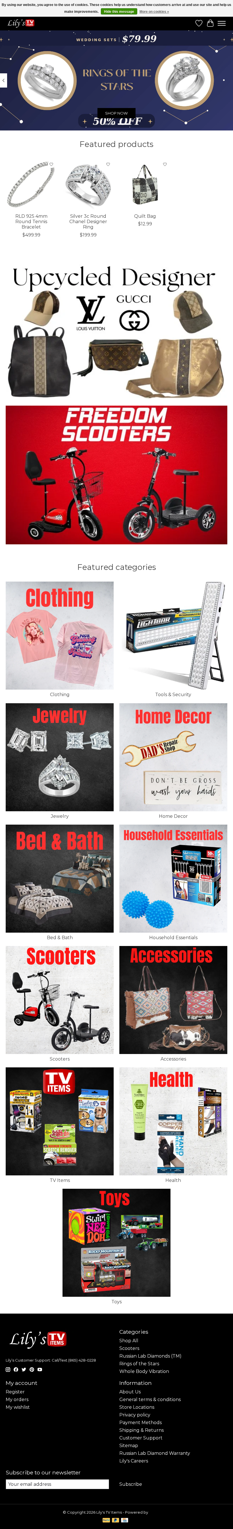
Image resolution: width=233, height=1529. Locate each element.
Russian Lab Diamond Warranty (154, 1453)
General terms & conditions (150, 1399)
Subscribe (130, 1484)
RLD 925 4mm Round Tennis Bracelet (31, 221)
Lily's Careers (133, 1461)
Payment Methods (140, 1422)
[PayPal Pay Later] (115, 1520)
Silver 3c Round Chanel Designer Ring (88, 221)
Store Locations (136, 1407)
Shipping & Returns (141, 1430)
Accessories (173, 1059)
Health (173, 1180)
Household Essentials (173, 937)
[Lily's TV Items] (22, 23)
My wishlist (18, 1407)
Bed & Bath (60, 937)
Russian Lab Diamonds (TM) (150, 1356)
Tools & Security (173, 694)
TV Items (60, 1180)
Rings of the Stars (139, 1363)
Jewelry (60, 816)
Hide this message (119, 12)
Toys (116, 1301)
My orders (17, 1399)
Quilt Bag (145, 216)
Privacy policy (134, 1415)
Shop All (128, 1340)
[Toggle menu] (221, 23)
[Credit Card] (124, 1520)
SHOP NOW (116, 113)
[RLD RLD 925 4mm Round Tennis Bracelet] (31, 184)
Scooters (60, 1059)
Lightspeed (159, 1512)
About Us (130, 1392)
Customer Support (141, 1438)
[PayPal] (106, 1520)
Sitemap (128, 1445)
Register (15, 1392)
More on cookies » (154, 12)
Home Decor (173, 816)
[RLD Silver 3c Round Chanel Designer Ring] (88, 184)
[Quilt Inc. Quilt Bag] (144, 184)
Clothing (60, 694)
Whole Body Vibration (144, 1371)
